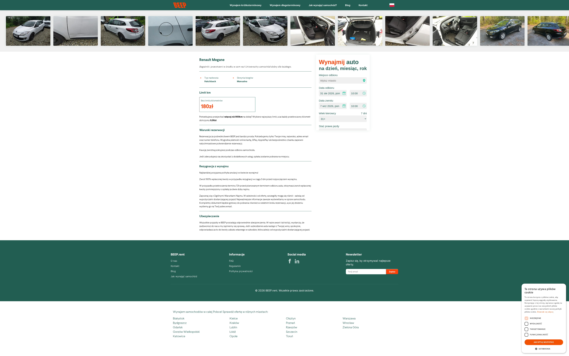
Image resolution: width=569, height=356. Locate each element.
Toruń (289, 336)
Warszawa (349, 318)
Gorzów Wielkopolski (186, 331)
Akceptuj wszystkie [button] (544, 342)
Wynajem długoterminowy (285, 5)
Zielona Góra (351, 327)
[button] (544, 348)
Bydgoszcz (180, 322)
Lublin (233, 327)
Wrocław (348, 322)
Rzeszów (291, 327)
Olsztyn (291, 318)
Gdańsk (178, 327)
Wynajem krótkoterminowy (245, 5)
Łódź (233, 331)
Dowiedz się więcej (545, 312)
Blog (347, 5)
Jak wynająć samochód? (323, 5)
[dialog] (544, 318)
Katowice (179, 336)
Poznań (290, 322)
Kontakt (363, 5)
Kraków (234, 322)
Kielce (234, 318)
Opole (234, 336)
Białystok (178, 318)
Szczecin (291, 331)
